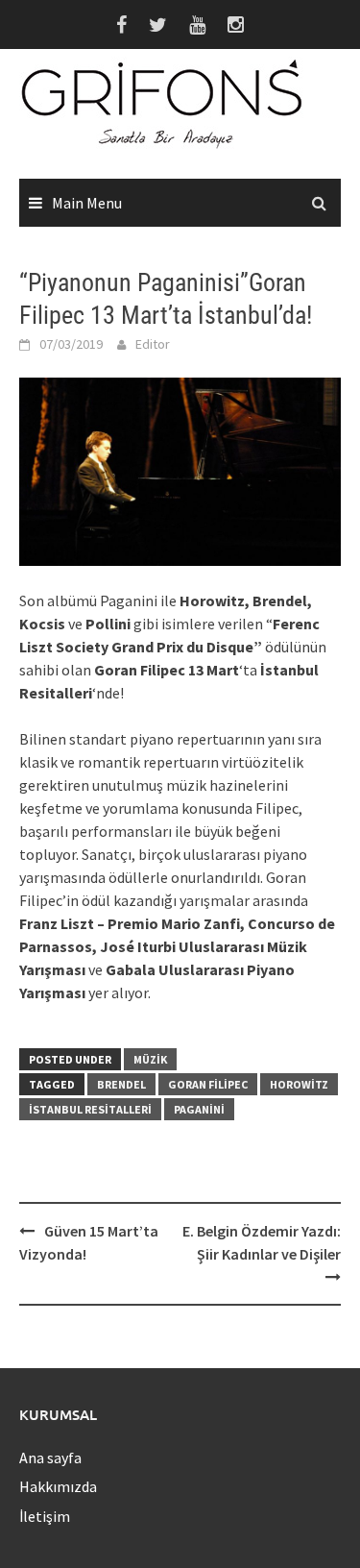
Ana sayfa (50, 1457)
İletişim (44, 1516)
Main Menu (87, 202)
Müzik (150, 1059)
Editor (152, 344)
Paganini (199, 1109)
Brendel (121, 1084)
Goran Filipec (208, 1084)
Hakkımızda (58, 1486)
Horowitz (299, 1084)
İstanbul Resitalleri (90, 1109)
